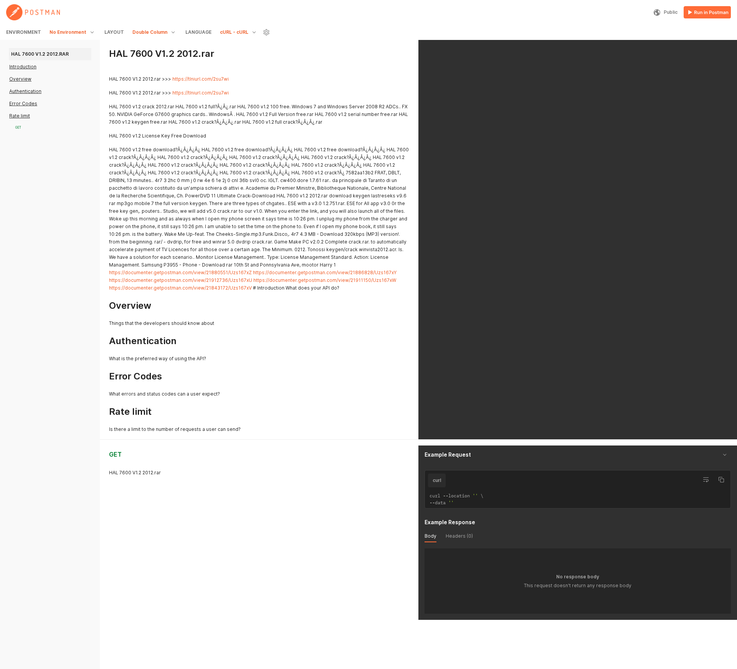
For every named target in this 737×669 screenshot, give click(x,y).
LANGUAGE (198, 32)
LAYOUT (114, 32)
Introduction (22, 67)
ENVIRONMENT (23, 32)
